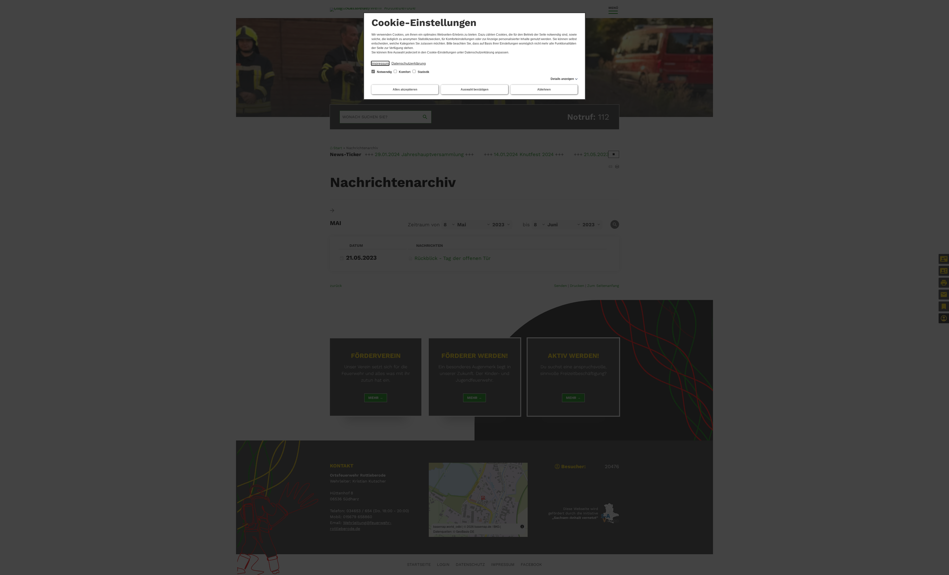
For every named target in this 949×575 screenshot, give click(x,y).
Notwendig (384, 72)
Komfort (404, 72)
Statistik (423, 72)
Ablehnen (544, 89)
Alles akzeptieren (405, 89)
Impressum (380, 63)
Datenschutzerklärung (408, 63)
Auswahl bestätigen (474, 89)
